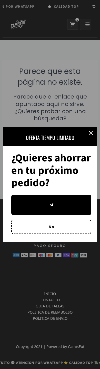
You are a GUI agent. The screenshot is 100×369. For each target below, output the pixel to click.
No (51, 226)
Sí (51, 204)
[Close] (91, 133)
